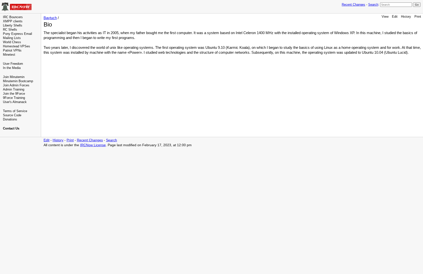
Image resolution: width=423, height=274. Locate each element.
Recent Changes (353, 4)
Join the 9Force (14, 93)
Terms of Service (15, 111)
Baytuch (50, 18)
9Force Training (14, 98)
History (406, 16)
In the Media (12, 68)
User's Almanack (15, 102)
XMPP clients (13, 21)
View (385, 16)
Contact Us (11, 128)
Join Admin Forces (16, 85)
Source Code (12, 115)
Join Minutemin (13, 77)
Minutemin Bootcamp (18, 81)
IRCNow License (93, 145)
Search (373, 4)
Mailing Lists (12, 38)
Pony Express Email (17, 34)
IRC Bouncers (13, 17)
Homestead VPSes (16, 46)
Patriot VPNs (12, 50)
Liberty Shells (12, 25)
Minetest (9, 54)
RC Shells (10, 29)
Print (417, 16)
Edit (395, 16)
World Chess (12, 42)
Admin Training (13, 89)
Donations (10, 119)
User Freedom (13, 63)
